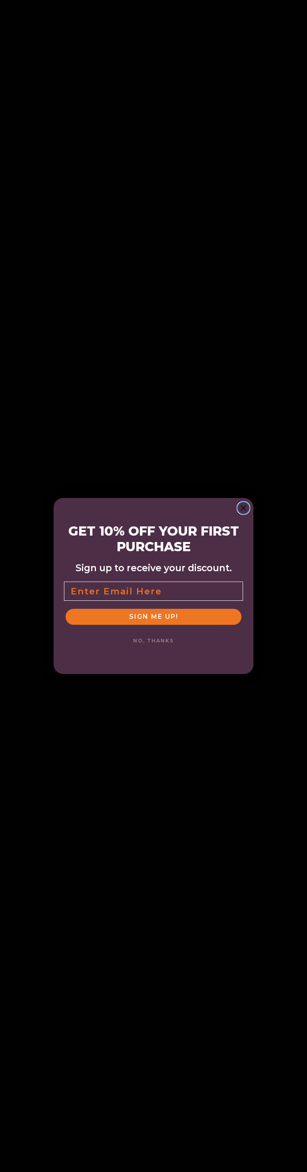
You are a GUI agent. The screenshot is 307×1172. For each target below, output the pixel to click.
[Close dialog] (243, 508)
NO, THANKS (153, 641)
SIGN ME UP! (153, 616)
